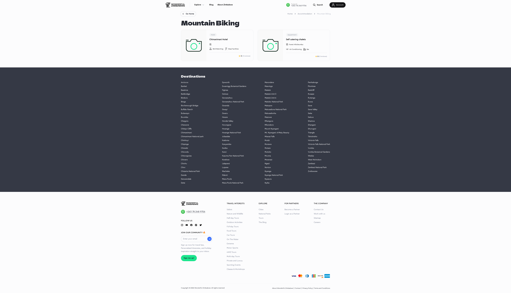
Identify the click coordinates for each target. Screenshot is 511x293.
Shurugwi (312, 129)
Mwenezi (268, 160)
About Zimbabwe (225, 5)
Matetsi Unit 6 (270, 98)
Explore (197, 5)
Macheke (226, 171)
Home (290, 14)
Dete (183, 183)
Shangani (312, 125)
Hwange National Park (231, 133)
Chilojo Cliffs (186, 129)
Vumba (311, 148)
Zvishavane (312, 171)
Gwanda (225, 106)
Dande (184, 175)
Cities (261, 210)
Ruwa (310, 102)
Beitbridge (185, 94)
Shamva (311, 121)
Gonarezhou (227, 98)
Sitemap (317, 218)
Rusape (311, 94)
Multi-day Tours (233, 256)
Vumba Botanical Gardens (319, 152)
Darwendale (186, 179)
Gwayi (224, 109)
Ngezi (267, 164)
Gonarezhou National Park (233, 102)
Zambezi (311, 164)
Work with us (319, 214)
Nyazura (268, 179)
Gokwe (225, 94)
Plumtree (312, 86)
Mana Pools (227, 179)
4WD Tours (231, 252)
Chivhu (184, 164)
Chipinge (185, 144)
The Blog (262, 222)
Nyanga (268, 171)
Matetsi (268, 90)
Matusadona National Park (276, 109)
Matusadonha (270, 113)
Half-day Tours (233, 218)
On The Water (232, 239)
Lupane (225, 167)
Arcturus (184, 82)
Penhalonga (313, 82)
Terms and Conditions (322, 288)
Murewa (268, 144)
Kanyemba (226, 144)
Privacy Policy (307, 288)
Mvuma (268, 156)
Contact (298, 288)
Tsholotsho (312, 137)
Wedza (311, 156)
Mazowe (268, 117)
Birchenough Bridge (189, 106)
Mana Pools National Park (232, 183)
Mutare (268, 148)
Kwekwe (225, 160)
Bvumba (184, 117)
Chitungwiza (186, 156)
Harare (225, 117)
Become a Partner (292, 210)
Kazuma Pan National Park (233, 156)
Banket (184, 86)
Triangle (311, 133)
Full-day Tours (232, 227)
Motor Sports (232, 248)
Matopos (268, 106)
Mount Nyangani (272, 129)
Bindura (184, 98)
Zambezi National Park (317, 167)
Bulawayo (185, 113)
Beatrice (184, 90)
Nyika (267, 183)
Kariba (224, 148)
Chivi (183, 167)
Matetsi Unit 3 (270, 94)
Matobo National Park (274, 102)
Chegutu (184, 121)
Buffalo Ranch (187, 109)
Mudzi (267, 140)
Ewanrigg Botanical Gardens (234, 86)
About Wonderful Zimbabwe (282, 288)
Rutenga (311, 98)
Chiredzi (184, 148)
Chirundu (185, 152)
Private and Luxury (235, 261)
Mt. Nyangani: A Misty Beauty (277, 133)
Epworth (226, 82)
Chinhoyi (185, 140)
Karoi (224, 152)
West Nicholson (314, 160)
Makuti (225, 175)
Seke (310, 113)
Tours (261, 218)
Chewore (185, 125)
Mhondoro (269, 125)
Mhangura (269, 121)
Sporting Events (233, 265)
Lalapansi (226, 164)
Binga (183, 102)
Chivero (184, 160)
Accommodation (305, 14)
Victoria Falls (313, 140)
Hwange (225, 129)
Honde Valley (227, 121)
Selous (311, 117)
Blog (211, 5)
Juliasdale (226, 137)
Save (310, 106)
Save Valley (312, 109)
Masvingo (269, 86)
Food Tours (231, 231)
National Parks (265, 214)
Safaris (229, 210)
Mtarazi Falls (270, 137)
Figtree (225, 90)
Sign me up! (189, 258)
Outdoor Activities (234, 222)
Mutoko (268, 152)
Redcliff (311, 90)
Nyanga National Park (274, 175)
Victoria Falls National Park (319, 144)
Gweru (225, 113)
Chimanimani (186, 133)
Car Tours (231, 235)
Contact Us (318, 210)
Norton (268, 167)
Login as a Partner (292, 214)
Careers (317, 222)
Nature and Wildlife (235, 214)
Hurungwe (226, 125)
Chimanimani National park (192, 137)
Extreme (230, 244)
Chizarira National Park (190, 171)
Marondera (269, 82)
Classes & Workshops (236, 269)
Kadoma (225, 140)
